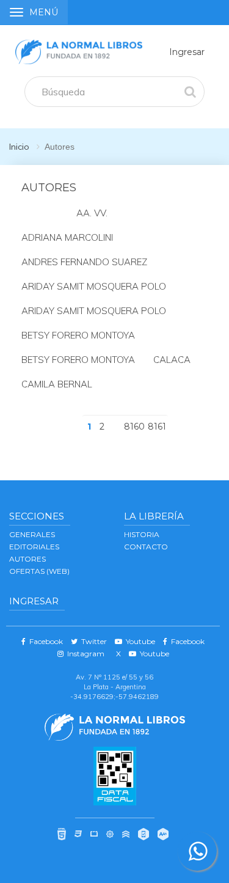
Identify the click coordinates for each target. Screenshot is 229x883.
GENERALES (32, 534)
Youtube (138, 641)
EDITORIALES (34, 546)
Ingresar (187, 51)
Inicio (19, 146)
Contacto (146, 546)
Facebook (44, 641)
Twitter (92, 641)
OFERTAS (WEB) (39, 571)
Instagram (84, 653)
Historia (141, 534)
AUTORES (27, 558)
